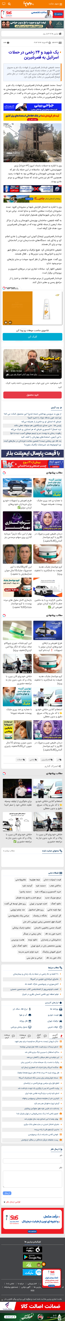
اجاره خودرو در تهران (38, 904)
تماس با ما (10, 1283)
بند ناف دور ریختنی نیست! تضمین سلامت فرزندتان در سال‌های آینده (32, 441)
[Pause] (6, 322)
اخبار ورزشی (32, 1283)
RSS (32, 1290)
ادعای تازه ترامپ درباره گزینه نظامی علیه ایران (42, 1093)
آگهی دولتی (25, 1287)
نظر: (60, 1167)
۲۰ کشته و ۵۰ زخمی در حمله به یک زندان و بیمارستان (35, 974)
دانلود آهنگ (56, 904)
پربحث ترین (7, 1036)
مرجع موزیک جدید (53, 898)
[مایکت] (32, 1273)
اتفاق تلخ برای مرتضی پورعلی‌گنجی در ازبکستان (41, 1083)
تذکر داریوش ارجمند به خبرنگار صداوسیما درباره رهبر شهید (36, 1041)
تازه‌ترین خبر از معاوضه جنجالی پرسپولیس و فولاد (40, 1098)
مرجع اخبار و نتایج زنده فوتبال (28, 898)
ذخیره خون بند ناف (53, 934)
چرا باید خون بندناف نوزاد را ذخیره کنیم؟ (44, 417)
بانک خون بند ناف (53, 958)
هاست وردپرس (17, 940)
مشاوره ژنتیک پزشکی (21, 928)
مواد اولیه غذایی (54, 910)
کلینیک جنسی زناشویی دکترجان (47, 928)
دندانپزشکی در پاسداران (51, 940)
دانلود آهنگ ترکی (19, 946)
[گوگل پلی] (32, 1257)
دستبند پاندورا (25, 892)
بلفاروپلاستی (20, 880)
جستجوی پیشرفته (11, 1287)
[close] (2, 1300)
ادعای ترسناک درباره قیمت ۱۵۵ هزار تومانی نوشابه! (39, 1046)
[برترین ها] (29, 3)
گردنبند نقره (27, 886)
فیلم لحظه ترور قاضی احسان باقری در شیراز (40, 994)
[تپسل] (4, 288)
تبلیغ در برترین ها (40, 1287)
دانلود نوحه (32, 940)
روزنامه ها (54, 1009)
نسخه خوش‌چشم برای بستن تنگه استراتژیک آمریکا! (38, 1077)
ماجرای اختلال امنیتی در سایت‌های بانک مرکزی (41, 1124)
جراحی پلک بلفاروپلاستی (18, 916)
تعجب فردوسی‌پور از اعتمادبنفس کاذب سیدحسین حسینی (34, 989)
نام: (60, 1155)
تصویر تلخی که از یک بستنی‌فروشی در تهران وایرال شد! (37, 1113)
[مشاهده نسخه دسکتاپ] (3, 4)
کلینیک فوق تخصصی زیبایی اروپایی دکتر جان (42, 922)
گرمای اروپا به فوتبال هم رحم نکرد (46, 1103)
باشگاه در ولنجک (40, 916)
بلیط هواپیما (35, 880)
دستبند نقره (41, 886)
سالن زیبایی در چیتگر (32, 934)
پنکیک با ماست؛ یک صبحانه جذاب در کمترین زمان (40, 1062)
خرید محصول (32, 395)
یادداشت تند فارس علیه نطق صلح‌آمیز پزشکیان (41, 1108)
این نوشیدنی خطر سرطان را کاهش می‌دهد (43, 1057)
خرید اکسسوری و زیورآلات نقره (48, 892)
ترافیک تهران (52, 1021)
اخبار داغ (39, 1036)
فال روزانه (23, 1021)
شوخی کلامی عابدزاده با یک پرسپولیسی (43, 1134)
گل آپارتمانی (56, 916)
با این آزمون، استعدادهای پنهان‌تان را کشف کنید (41, 437)
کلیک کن (32, 337)
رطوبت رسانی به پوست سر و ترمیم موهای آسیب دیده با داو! (35, 433)
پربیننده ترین (23, 1036)
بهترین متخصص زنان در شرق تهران (46, 946)
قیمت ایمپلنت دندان (52, 880)
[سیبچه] (32, 1250)
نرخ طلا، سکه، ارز (20, 1009)
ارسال (7, 1193)
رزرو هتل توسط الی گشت (15, 904)
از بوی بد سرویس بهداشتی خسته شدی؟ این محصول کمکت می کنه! (32, 414)
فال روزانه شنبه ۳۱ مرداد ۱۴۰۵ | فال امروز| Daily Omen (38, 1072)
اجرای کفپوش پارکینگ (51, 952)
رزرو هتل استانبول (36, 910)
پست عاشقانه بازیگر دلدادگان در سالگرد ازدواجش (39, 1140)
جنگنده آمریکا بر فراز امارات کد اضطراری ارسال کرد (39, 1067)
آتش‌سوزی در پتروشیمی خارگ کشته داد (41, 984)
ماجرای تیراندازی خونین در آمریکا (44, 979)
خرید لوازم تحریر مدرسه (28, 952)
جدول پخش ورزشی (19, 1027)
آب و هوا (23, 1015)
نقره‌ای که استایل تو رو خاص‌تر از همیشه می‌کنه (41, 421)
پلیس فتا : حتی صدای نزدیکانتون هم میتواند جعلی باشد (37, 425)
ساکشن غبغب (55, 886)
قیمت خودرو (53, 1015)
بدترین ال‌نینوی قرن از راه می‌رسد (46, 1129)
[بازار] (32, 1265)
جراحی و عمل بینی (34, 958)
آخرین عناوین (55, 1036)
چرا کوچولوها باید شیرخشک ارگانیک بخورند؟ (42, 444)
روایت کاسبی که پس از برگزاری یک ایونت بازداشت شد (38, 1088)
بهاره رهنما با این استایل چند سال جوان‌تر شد (41, 1119)
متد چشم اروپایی (18, 910)
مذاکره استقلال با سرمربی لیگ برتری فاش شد (42, 1052)
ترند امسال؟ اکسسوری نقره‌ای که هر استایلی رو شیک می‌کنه (36, 429)
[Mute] (10, 322)
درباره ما (21, 1283)
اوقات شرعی (53, 1027)
